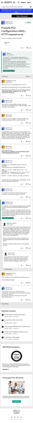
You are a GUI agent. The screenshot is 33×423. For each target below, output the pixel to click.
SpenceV (9, 223)
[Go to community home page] (8, 2)
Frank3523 (15, 339)
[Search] (19, 2)
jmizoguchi (8, 80)
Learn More (16, 401)
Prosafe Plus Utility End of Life (13, 320)
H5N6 (14, 323)
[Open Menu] (31, 7)
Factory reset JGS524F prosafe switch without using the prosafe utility (15, 332)
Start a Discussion (22, 16)
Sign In (29, 2)
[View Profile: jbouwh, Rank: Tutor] (3, 23)
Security (16, 413)
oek (9, 253)
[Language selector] (14, 2)
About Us (16, 410)
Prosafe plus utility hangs (11, 337)
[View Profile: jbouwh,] (4, 54)
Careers (16, 412)
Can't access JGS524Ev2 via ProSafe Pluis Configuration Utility (16, 326)
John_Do (15, 316)
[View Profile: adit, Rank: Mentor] (3, 115)
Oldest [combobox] (28, 76)
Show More (9, 269)
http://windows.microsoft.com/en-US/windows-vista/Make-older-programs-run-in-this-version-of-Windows (16, 91)
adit (7, 114)
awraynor (16, 328)
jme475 (15, 333)
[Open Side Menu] (2, 2)
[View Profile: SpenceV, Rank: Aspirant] (4, 224)
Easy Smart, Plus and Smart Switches (12, 7)
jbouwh (8, 21)
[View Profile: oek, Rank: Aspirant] (5, 253)
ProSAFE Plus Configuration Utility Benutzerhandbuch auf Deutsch (14, 314)
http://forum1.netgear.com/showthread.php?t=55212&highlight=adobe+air (15, 152)
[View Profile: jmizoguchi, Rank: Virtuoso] (3, 81)
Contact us (16, 411)
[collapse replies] (16, 79)
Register (23, 2)
